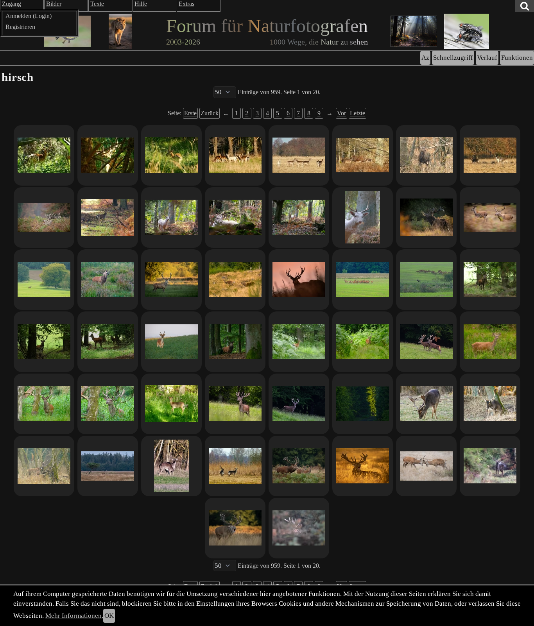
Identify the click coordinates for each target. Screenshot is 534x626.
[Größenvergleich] (362, 341)
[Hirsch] (299, 528)
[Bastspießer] (299, 341)
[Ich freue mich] (299, 155)
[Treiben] (299, 466)
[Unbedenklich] (235, 217)
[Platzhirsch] (235, 528)
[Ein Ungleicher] (44, 466)
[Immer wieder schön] (362, 279)
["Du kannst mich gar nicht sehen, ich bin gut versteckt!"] (490, 341)
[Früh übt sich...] (426, 466)
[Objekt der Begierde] (490, 217)
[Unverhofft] (362, 217)
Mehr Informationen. (74, 615)
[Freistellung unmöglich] (44, 155)
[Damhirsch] (171, 404)
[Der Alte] (235, 341)
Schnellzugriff (453, 57)
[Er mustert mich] (299, 217)
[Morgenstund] (171, 279)
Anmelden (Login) (28, 16)
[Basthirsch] (107, 404)
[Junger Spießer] (107, 341)
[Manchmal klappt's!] (299, 279)
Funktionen (517, 57)
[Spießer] (171, 341)
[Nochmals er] (171, 217)
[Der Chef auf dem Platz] (107, 466)
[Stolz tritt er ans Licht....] (299, 404)
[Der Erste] (490, 404)
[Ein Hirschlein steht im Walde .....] (426, 155)
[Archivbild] (107, 279)
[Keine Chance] (107, 155)
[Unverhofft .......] (107, 217)
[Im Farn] (44, 217)
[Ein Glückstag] (235, 404)
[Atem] (426, 217)
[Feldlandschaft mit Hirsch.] (44, 279)
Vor (341, 113)
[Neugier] (44, 341)
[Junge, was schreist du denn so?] (235, 279)
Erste (190, 113)
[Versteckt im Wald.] (362, 155)
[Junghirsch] (171, 155)
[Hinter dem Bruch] (426, 279)
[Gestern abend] (235, 155)
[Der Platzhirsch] (362, 466)
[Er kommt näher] (490, 279)
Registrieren (20, 26)
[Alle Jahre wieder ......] (235, 466)
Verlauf (487, 57)
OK (109, 615)
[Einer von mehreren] (426, 404)
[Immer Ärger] (426, 341)
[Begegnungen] (490, 466)
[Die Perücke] (171, 466)
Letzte (357, 113)
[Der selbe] (44, 404)
